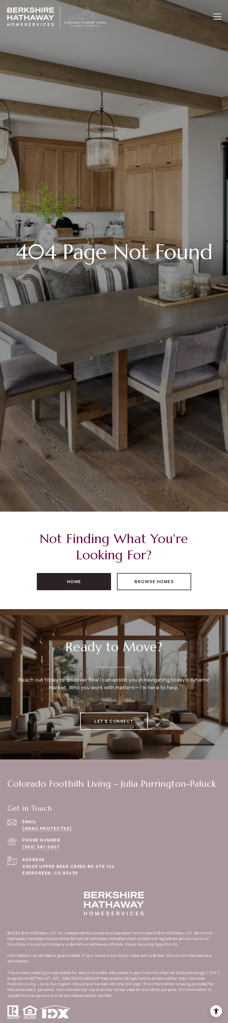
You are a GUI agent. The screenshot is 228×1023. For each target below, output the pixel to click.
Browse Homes (154, 581)
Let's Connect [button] (114, 721)
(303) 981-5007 (40, 847)
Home (74, 581)
